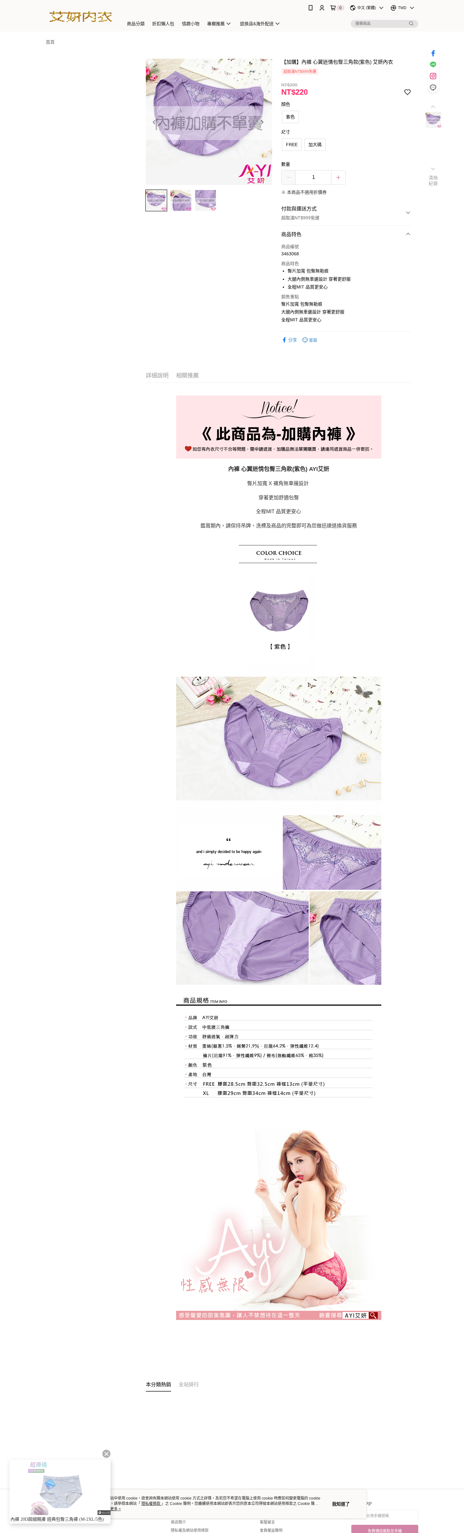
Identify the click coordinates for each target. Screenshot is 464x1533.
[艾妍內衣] (81, 16)
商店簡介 (178, 1522)
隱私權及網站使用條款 (190, 1530)
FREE (292, 144)
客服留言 (267, 1522)
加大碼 (315, 144)
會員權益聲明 (271, 1530)
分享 (292, 339)
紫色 (290, 116)
